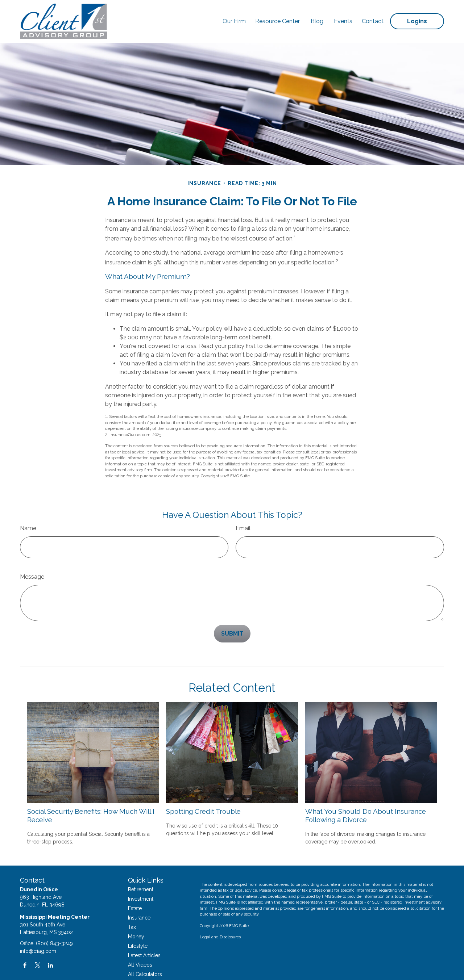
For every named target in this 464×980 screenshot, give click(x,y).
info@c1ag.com (38, 951)
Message (32, 576)
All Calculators (145, 974)
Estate (135, 908)
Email (243, 528)
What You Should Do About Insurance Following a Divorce (365, 815)
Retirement (140, 889)
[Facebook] (25, 965)
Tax (132, 927)
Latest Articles (144, 955)
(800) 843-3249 (54, 943)
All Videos (140, 965)
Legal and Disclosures (220, 937)
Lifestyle (138, 946)
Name (28, 528)
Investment (140, 899)
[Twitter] (37, 965)
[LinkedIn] (50, 965)
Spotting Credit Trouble (203, 811)
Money (136, 936)
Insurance (139, 918)
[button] (234, 21)
